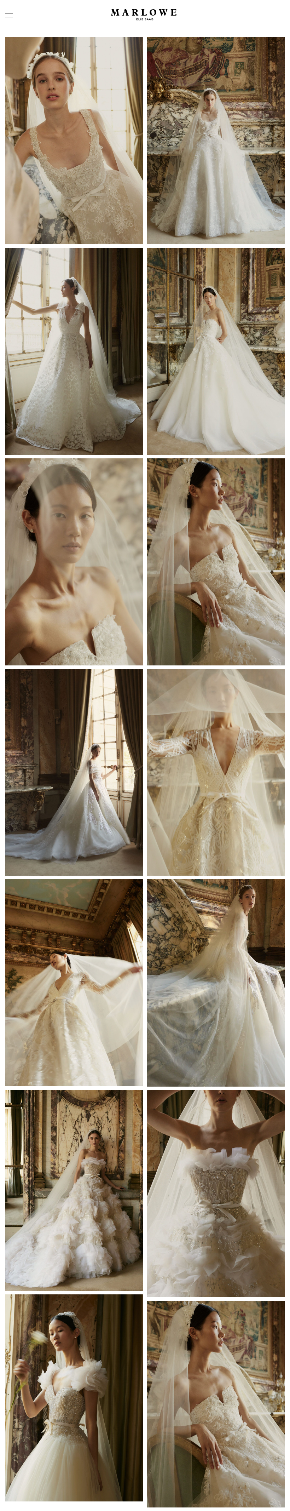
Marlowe (145, 12)
